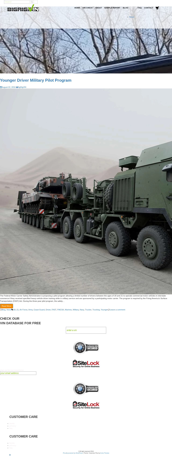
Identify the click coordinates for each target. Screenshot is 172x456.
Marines (68, 310)
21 (18, 310)
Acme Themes (104, 453)
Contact (148, 8)
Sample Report (112, 8)
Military (76, 310)
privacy (12, 426)
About (98, 8)
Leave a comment (117, 310)
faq (10, 428)
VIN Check (88, 8)
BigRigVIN (22, 87)
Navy (82, 310)
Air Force (23, 310)
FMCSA (60, 310)
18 (14, 310)
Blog (125, 8)
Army (30, 310)
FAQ (140, 8)
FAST (54, 310)
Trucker (88, 310)
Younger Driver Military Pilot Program (35, 80)
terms (12, 423)
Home (77, 8)
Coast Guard (39, 310)
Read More (6, 306)
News (131, 17)
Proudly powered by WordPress (73, 453)
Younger (104, 310)
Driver (48, 310)
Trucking (96, 310)
